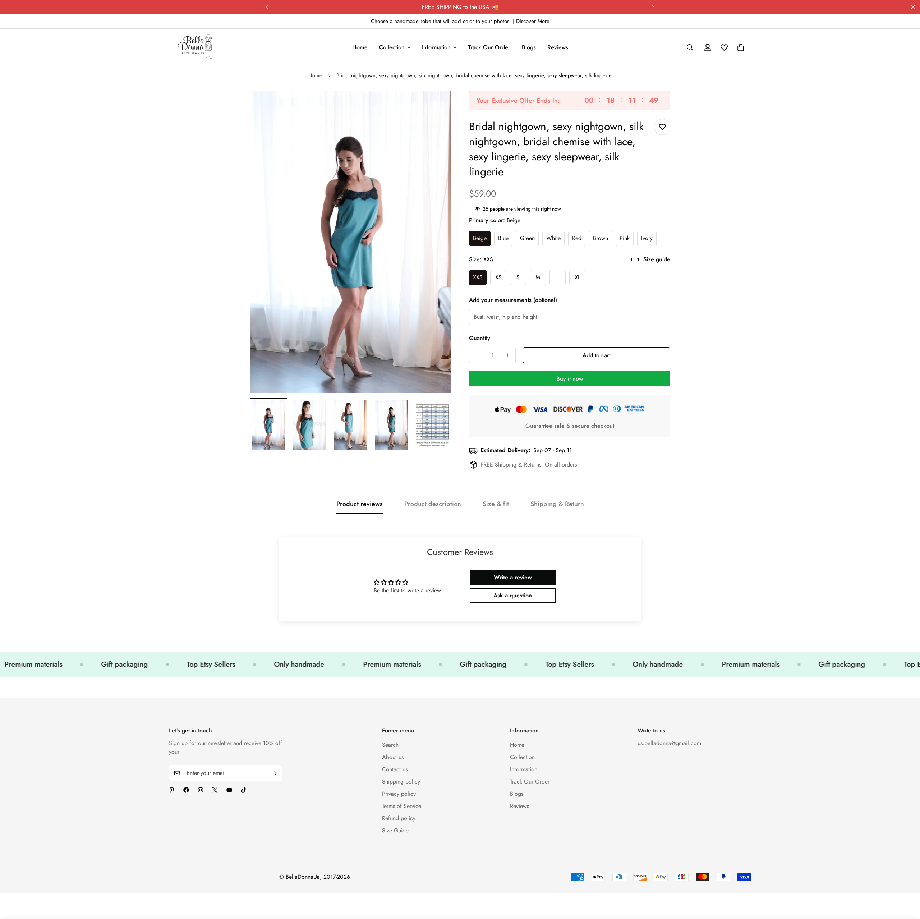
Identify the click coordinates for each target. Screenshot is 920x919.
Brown (600, 238)
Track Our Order (489, 47)
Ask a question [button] (512, 595)
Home (360, 47)
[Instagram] (200, 790)
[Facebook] (186, 790)
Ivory (647, 238)
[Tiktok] (244, 790)
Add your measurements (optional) (513, 300)
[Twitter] (215, 790)
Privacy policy (399, 794)
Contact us (395, 769)
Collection (392, 47)
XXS (478, 277)
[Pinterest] (172, 790)
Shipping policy (401, 781)
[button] (740, 47)
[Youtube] (229, 790)
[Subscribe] (274, 773)
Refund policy (398, 818)
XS (498, 277)
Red (576, 238)
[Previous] (267, 7)
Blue (503, 238)
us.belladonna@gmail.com (669, 743)
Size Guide (395, 830)
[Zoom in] (436, 106)
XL (577, 277)
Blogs (529, 47)
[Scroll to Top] (906, 880)
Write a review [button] (513, 577)
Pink (625, 238)
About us (393, 757)
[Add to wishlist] (662, 127)
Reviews (557, 47)
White (553, 238)
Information (436, 47)
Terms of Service (401, 806)
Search (390, 745)
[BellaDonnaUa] (195, 47)
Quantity (479, 338)
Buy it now (569, 379)
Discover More (532, 21)
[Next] (653, 7)
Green (527, 238)
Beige (480, 238)
